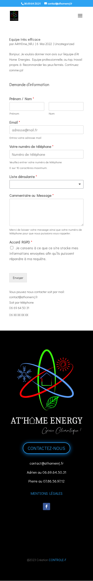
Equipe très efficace (24, 39)
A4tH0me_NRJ (24, 44)
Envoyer (18, 278)
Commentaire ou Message (31, 195)
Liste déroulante (23, 176)
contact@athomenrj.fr (23, 297)
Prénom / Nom (21, 98)
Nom (52, 113)
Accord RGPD (20, 242)
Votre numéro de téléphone (31, 146)
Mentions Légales (47, 493)
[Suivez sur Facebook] (46, 506)
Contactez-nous (46, 448)
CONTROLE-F (57, 560)
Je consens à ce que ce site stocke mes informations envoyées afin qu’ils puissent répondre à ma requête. (43, 253)
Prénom (14, 113)
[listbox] (46, 184)
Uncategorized (64, 44)
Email (14, 122)
